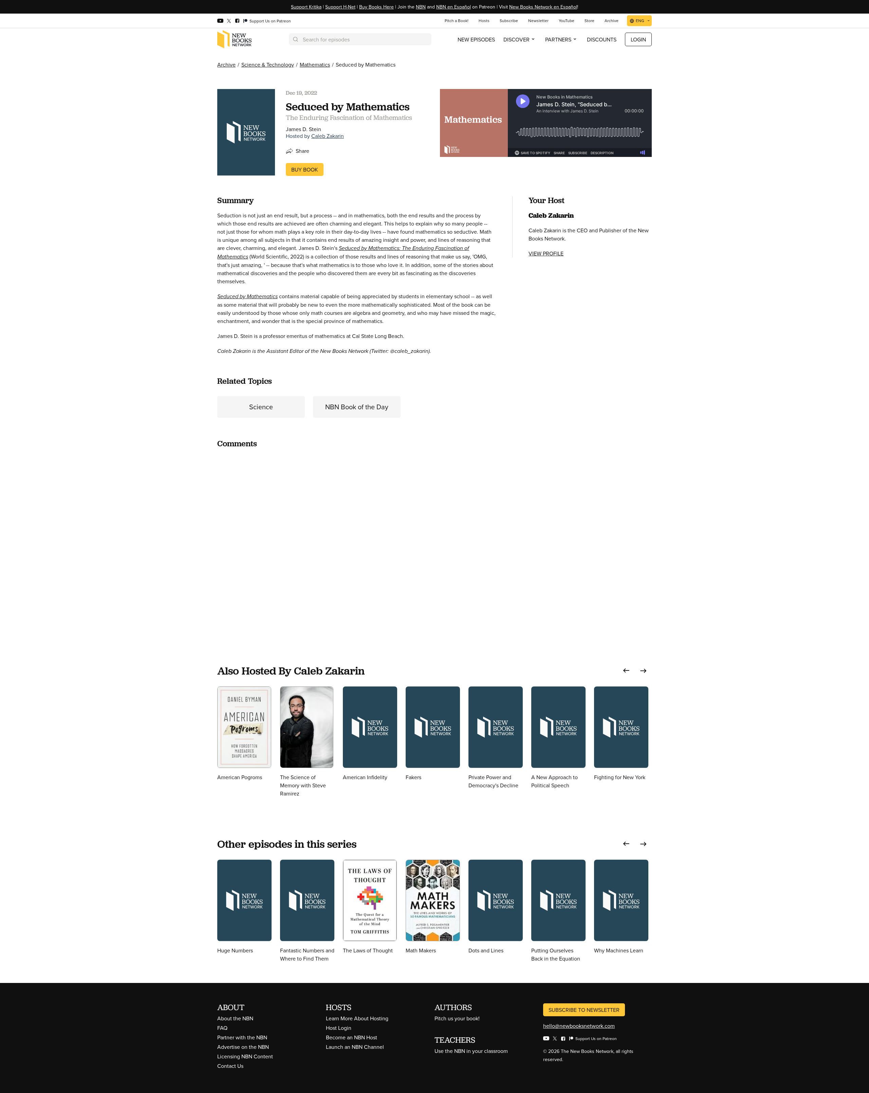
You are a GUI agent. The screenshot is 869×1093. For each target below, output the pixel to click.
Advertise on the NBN (243, 1047)
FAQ (222, 1028)
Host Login (338, 1028)
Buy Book (304, 169)
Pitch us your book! (457, 1018)
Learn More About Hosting (357, 1018)
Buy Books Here (376, 6)
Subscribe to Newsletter (584, 1010)
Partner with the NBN (242, 1037)
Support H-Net (340, 6)
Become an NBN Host (351, 1037)
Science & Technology (267, 64)
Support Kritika (306, 6)
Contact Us (230, 1066)
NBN (421, 6)
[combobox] (360, 39)
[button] (626, 670)
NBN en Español (453, 6)
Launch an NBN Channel (355, 1047)
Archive (226, 64)
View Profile (546, 253)
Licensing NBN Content (245, 1056)
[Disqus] (356, 539)
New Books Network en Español (543, 6)
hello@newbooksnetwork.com (579, 1025)
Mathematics (315, 64)
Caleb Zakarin (327, 136)
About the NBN (235, 1018)
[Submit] (295, 39)
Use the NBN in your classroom (471, 1051)
